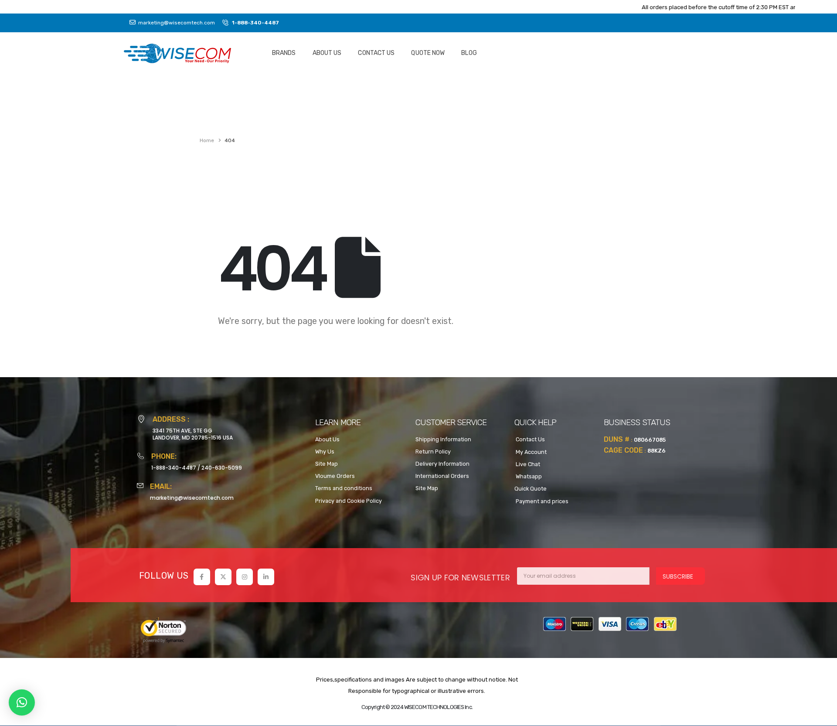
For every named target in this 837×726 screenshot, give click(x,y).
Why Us (324, 451)
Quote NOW (428, 53)
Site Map (326, 463)
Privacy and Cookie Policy (348, 501)
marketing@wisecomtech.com (192, 497)
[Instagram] (244, 577)
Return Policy (433, 451)
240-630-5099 (221, 467)
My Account (530, 452)
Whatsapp (528, 476)
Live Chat (527, 464)
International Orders (442, 476)
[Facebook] (202, 577)
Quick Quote (530, 488)
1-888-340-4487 (173, 467)
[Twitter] (223, 577)
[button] (22, 702)
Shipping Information (443, 439)
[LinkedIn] (266, 577)
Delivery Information (442, 463)
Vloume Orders (335, 476)
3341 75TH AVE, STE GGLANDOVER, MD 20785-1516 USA (193, 434)
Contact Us (376, 53)
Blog (468, 53)
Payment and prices (541, 501)
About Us (327, 53)
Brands (284, 53)
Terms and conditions (343, 488)
